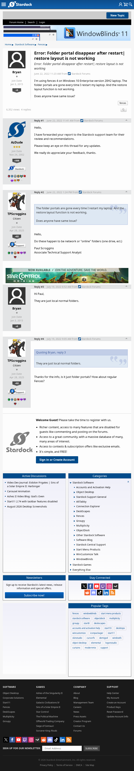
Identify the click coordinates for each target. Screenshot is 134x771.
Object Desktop (11, 693)
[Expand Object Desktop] (74, 492)
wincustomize (79, 633)
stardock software (81, 618)
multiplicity (114, 618)
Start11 (6, 702)
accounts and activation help (86, 628)
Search (31, 22)
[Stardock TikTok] (100, 592)
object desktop (79, 642)
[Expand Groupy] (74, 521)
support (104, 647)
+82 (17, 236)
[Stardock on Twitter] (84, 586)
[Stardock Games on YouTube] (97, 586)
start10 (108, 628)
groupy (75, 623)
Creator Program (82, 721)
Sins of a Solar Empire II (48, 707)
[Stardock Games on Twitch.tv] (103, 586)
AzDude (17, 142)
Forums (77, 730)
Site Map (89, 765)
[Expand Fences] (74, 516)
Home (8, 44)
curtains (76, 647)
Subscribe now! (34, 595)
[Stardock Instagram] (109, 586)
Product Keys (114, 707)
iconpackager (96, 633)
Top (126, 120)
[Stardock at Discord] (93, 592)
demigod (103, 637)
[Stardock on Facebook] (90, 586)
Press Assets (79, 716)
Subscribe (91, 748)
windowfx (116, 637)
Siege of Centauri (45, 725)
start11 (111, 633)
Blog (75, 697)
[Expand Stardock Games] (70, 565)
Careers (77, 707)
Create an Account (116, 702)
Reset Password (115, 711)
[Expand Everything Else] (70, 570)
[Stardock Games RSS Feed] (112, 592)
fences (123, 103)
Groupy (7, 721)
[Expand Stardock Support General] (74, 497)
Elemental (41, 697)
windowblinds (89, 613)
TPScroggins (17, 214)
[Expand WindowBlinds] (74, 559)
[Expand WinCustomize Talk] (74, 554)
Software (9, 686)
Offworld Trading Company (50, 721)
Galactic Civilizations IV (47, 702)
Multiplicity (8, 716)
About (76, 693)
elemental (96, 642)
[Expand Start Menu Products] (74, 550)
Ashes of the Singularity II (49, 693)
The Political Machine (47, 716)
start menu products (111, 613)
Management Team (83, 702)
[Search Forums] (130, 4)
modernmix (90, 647)
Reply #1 (39, 120)
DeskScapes (9, 711)
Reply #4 (39, 338)
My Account (113, 697)
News (76, 711)
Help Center (113, 693)
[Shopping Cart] (125, 4)
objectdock (99, 618)
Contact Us (79, 725)
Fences (41, 44)
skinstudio (77, 637)
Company (79, 686)
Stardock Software (24, 44)
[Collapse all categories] (128, 481)
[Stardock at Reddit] (87, 592)
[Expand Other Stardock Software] (74, 535)
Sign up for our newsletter (21, 748)
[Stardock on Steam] (115, 586)
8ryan (16, 72)
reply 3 (61, 352)
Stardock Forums (80, 73)
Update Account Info (117, 716)
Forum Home (16, 22)
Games (40, 686)
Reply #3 (39, 286)
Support (112, 686)
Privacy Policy (46, 765)
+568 (16, 160)
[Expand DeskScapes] (74, 511)
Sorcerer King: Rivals (46, 730)
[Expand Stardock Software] (71, 482)
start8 (87, 623)
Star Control (42, 711)
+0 (17, 90)
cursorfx (91, 637)
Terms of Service (64, 765)
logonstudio (111, 642)
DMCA (79, 765)
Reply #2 (39, 192)
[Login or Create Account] (120, 4)
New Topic (117, 15)
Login (42, 22)
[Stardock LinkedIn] (106, 592)
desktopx (120, 628)
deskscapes (99, 623)
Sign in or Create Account (57, 460)
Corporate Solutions (13, 697)
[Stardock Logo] (19, 4)
